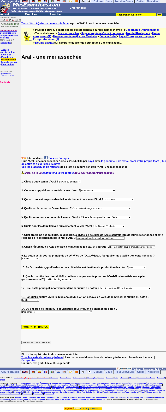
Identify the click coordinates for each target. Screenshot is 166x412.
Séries (99, 392)
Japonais (109, 378)
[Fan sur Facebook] (124, 369)
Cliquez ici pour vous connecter (10, 25)
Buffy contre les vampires (58, 385)
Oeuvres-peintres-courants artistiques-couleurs (61, 390)
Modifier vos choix (87, 399)
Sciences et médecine (146, 378)
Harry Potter (155, 387)
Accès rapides (8, 52)
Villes (141, 392)
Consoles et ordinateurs (113, 385)
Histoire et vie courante (9, 388)
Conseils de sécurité (86, 397)
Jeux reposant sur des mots (62, 388)
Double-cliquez (44, 42)
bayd (91, 161)
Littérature (124, 378)
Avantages (6, 42)
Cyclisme (142, 385)
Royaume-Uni (18, 392)
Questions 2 (38, 394)
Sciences (35, 392)
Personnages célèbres (114, 390)
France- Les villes (68, 33)
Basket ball (20, 385)
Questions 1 (27, 394)
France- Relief (108, 36)
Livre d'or (6, 55)
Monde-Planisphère (138, 33)
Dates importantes (154, 385)
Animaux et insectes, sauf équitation (33, 383)
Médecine (30, 390)
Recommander (8, 59)
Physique (128, 390)
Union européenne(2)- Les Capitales (75, 36)
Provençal (161, 378)
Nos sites (153, 371)
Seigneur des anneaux (50, 392)
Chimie (99, 385)
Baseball (10, 385)
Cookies (75, 399)
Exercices (31, 14)
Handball (145, 387)
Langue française (82, 388)
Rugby (27, 392)
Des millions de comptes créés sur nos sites (9, 34)
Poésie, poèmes (148, 390)
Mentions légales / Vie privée (58, 399)
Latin (116, 378)
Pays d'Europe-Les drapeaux (136, 36)
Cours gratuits (10, 371)
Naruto (38, 390)
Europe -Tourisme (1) (46, 39)
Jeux (109, 371)
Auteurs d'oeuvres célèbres (121, 383)
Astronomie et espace (100, 383)
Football (131, 387)
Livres (109, 388)
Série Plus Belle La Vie (86, 392)
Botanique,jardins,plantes (36, 385)
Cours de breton (130, 385)
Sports (2, 379)
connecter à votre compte (58, 172)
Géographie (132, 29)
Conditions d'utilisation (68, 397)
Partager (64, 158)
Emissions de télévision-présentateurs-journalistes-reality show (25, 387)
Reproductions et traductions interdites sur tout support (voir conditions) (124, 397)
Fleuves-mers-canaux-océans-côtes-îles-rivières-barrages (103, 387)
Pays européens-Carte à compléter (102, 33)
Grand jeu (54, 378)
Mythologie (20, 390)
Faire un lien (7, 64)
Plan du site (7, 57)
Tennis (106, 392)
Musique (132, 378)
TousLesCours (124, 371)
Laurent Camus (21, 397)
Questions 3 (49, 394)
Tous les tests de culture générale (42, 357)
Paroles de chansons (89, 390)
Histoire (101, 378)
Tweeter (53, 158)
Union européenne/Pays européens (124, 392)
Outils (140, 371)
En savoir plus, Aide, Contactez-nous (43, 397)
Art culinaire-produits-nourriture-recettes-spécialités (69, 383)
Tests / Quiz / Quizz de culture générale (45, 23)
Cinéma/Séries (65, 378)
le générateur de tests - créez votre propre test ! (130, 161)
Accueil (4, 14)
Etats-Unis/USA (58, 387)
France (138, 387)
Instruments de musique (40, 388)
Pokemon (137, 390)
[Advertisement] (9, 100)
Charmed (73, 385)
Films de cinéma (72, 387)
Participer (56, 14)
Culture (98, 371)
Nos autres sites (7, 75)
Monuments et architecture (124, 388)
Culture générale (79, 378)
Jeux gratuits (6, 73)
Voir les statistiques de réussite (40, 167)
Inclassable (24, 388)
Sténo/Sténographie (68, 392)
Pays (102, 390)
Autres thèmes (150, 29)
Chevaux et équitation (86, 385)
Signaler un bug (9, 62)
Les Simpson (100, 388)
